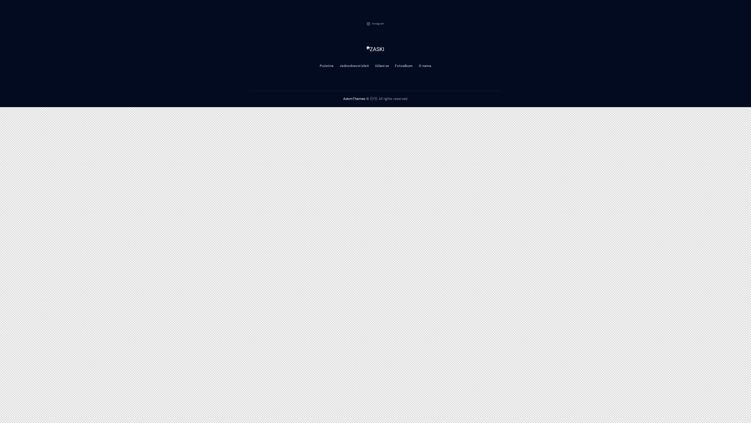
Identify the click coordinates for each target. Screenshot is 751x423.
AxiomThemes (354, 99)
